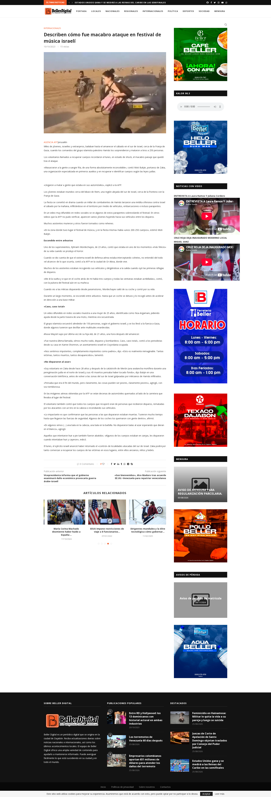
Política (173, 11)
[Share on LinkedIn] (118, 463)
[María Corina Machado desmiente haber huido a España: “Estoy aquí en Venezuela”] (64, 512)
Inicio (103, 786)
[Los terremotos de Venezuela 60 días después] (116, 741)
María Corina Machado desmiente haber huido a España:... (64, 531)
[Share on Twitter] (115, 463)
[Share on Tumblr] (121, 463)
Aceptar (206, 793)
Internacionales (153, 11)
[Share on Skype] (132, 463)
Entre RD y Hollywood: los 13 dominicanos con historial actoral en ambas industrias (145, 718)
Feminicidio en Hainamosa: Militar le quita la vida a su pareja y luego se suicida (209, 716)
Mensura (219, 11)
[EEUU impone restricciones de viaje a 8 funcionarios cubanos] (105, 512)
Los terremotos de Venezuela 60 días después (145, 738)
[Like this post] (105, 463)
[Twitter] (215, 2)
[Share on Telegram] (128, 463)
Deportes (188, 11)
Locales (96, 11)
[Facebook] (211, 2)
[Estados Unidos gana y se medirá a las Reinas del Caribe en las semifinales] (179, 765)
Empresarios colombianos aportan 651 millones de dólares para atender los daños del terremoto (145, 761)
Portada (81, 11)
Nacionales (113, 11)
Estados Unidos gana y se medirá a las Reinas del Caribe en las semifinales (208, 764)
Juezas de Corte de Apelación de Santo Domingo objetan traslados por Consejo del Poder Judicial (209, 740)
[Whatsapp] (226, 2)
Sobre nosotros (147, 786)
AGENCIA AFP (51, 142)
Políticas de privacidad (122, 786)
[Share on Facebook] (111, 463)
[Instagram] (218, 2)
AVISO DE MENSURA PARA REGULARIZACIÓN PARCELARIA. (200, 491)
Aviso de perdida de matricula (200, 598)
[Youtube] (222, 2)
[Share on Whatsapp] (124, 463)
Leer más (219, 794)
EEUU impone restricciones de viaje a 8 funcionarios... (105, 530)
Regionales (131, 11)
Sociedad (204, 11)
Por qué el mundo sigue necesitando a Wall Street (106, 2)
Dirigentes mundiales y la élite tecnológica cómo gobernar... (145, 530)
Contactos (165, 786)
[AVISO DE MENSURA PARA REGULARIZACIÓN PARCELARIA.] (200, 484)
